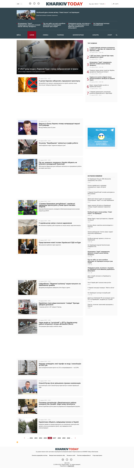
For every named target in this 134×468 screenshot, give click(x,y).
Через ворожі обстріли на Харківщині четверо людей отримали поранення (99, 206)
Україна (45, 35)
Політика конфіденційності (84, 455)
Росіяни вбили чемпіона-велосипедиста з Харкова (100, 225)
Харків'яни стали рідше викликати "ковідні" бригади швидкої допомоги (59, 304)
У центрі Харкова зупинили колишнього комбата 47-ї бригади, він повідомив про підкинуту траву (102, 49)
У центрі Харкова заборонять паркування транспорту (59, 81)
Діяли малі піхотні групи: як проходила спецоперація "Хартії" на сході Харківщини (101, 199)
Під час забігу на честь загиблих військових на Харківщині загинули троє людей (54, 24)
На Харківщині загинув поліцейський (101, 24)
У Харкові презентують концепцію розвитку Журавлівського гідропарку (101, 92)
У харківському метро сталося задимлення (55, 223)
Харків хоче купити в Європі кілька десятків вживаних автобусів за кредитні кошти (102, 78)
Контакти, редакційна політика (39, 455)
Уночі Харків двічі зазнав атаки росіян (99, 282)
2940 (68, 438)
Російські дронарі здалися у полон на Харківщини (99, 239)
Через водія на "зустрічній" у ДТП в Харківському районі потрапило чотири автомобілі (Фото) (58, 323)
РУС (68, 463)
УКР (65, 463)
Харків (32, 35)
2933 (35, 438)
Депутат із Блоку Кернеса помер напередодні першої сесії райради (59, 124)
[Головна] (64, 3)
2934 (40, 438)
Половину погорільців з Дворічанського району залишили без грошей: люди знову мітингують (57, 403)
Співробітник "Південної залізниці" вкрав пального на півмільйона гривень (60, 284)
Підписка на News (17, 442)
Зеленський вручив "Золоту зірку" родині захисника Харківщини (100, 232)
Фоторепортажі (78, 35)
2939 (63, 438)
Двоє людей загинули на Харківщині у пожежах (99, 276)
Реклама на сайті (71, 455)
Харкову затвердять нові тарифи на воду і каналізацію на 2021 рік (60, 364)
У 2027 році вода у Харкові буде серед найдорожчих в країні (48, 68)
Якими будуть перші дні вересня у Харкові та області (100, 219)
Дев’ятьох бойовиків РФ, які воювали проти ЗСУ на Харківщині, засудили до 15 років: (101, 298)
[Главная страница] (67, 449)
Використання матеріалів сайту (57, 455)
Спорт (110, 35)
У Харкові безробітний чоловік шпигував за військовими (101, 192)
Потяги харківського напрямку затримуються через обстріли (97, 186)
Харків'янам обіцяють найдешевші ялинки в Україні (59, 422)
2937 (54, 438)
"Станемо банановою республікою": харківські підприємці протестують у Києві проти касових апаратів (57, 205)
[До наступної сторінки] (75, 438)
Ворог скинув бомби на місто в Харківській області (99, 85)
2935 (45, 438)
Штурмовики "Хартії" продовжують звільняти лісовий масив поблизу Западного (29, 24)
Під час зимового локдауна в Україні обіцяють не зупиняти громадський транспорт (58, 163)
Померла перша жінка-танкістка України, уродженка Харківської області (102, 71)
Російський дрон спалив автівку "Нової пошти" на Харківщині (57, 12)
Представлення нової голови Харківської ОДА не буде (60, 242)
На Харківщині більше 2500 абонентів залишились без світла (99, 179)
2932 (31, 438)
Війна (19, 35)
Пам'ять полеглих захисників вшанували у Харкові (100, 305)
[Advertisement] (50, 107)
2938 (59, 438)
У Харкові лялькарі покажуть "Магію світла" (101, 287)
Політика (60, 35)
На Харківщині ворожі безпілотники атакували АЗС (99, 245)
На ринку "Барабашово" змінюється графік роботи (58, 143)
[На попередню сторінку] (24, 438)
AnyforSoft (71, 466)
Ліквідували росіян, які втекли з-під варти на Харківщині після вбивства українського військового (79, 25)
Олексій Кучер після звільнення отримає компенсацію (60, 383)
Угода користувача (97, 455)
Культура (96, 35)
